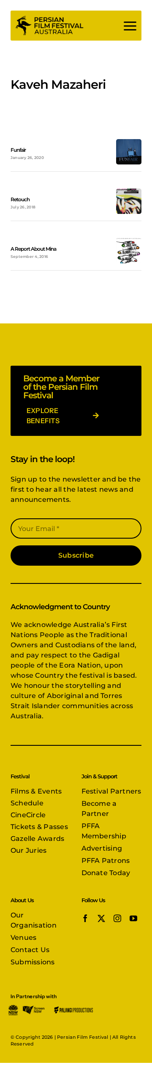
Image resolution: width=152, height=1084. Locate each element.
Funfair (18, 150)
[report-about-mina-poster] (128, 241)
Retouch (20, 199)
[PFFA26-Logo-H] (49, 18)
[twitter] (101, 918)
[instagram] (117, 918)
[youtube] (133, 918)
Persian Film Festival (82, 1037)
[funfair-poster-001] (128, 142)
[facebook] (85, 918)
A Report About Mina (33, 249)
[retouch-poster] (128, 192)
